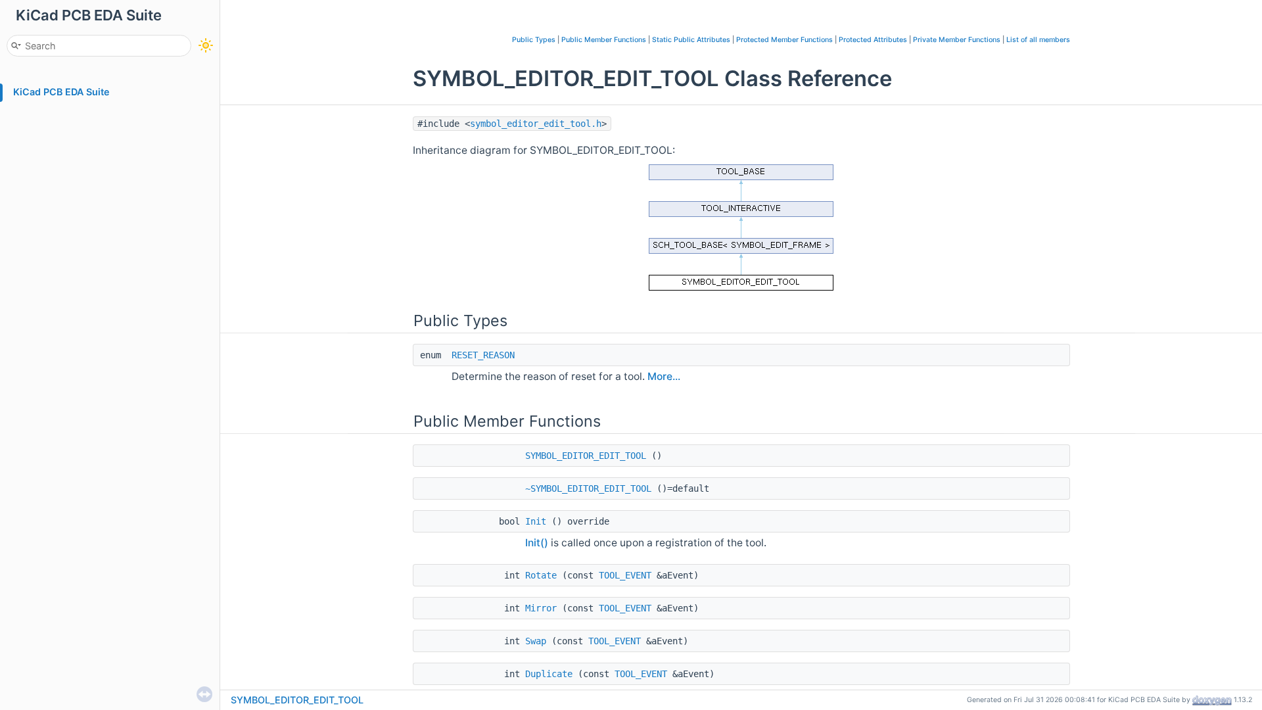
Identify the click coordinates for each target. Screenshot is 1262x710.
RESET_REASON (483, 355)
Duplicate (549, 674)
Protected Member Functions (784, 40)
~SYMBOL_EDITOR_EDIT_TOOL (588, 488)
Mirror (541, 608)
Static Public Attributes (691, 40)
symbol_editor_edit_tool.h (535, 123)
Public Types (533, 40)
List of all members (1038, 40)
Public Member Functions (603, 40)
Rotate (541, 575)
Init (535, 521)
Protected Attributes (873, 40)
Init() (536, 542)
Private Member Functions (956, 40)
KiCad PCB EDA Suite (61, 91)
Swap (535, 641)
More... (663, 376)
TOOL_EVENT (625, 575)
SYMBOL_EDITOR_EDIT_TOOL (585, 455)
